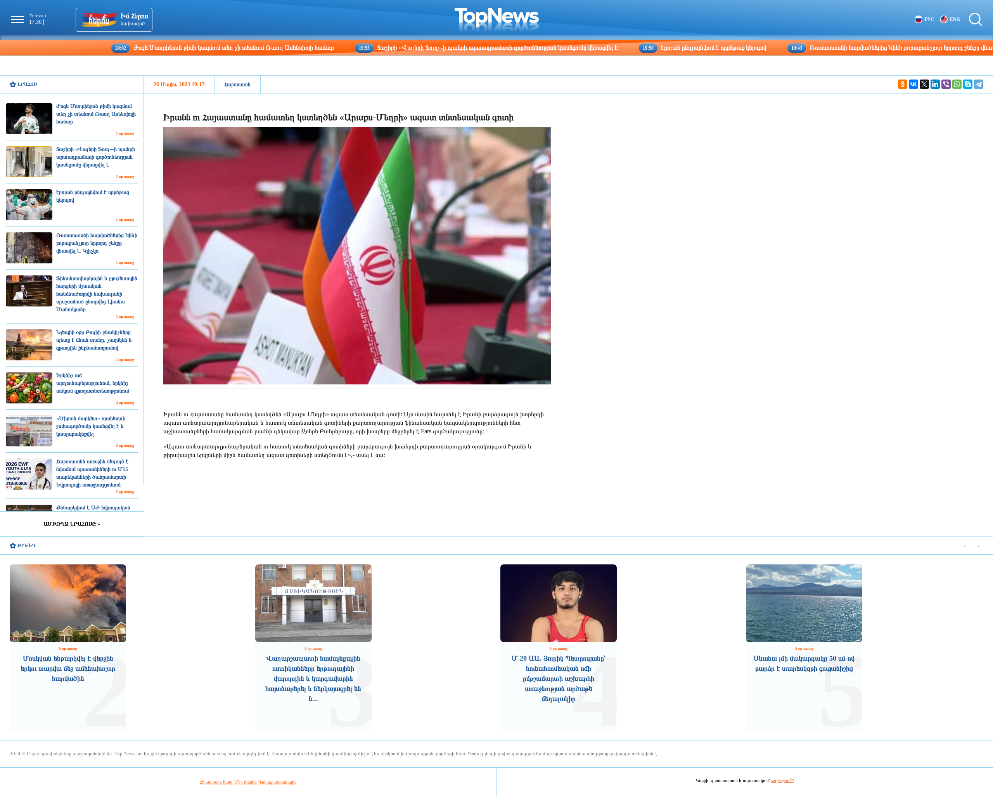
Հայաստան (237, 84)
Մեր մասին (245, 782)
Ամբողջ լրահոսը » (71, 524)
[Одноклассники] (902, 84)
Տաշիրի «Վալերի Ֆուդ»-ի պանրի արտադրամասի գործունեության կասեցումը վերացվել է (434, 47)
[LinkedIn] (935, 84)
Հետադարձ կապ (216, 782)
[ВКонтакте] (913, 84)
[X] (924, 84)
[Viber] (946, 84)
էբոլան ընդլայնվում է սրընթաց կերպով (651, 47)
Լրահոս (27, 84)
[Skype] (967, 84)
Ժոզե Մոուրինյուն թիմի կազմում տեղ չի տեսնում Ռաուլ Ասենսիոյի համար (171, 47)
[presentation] (965, 546)
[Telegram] (978, 84)
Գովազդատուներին (277, 782)
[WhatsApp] (957, 84)
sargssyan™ (782, 780)
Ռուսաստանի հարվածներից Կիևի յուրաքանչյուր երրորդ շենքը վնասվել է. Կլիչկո (857, 47)
